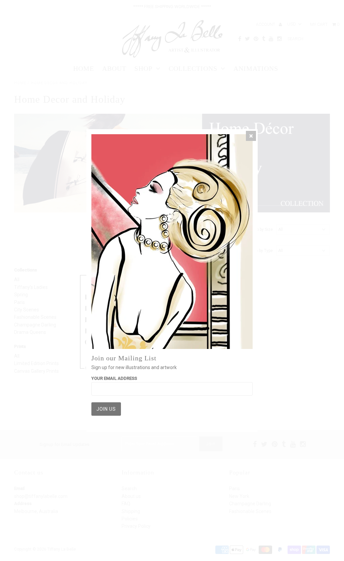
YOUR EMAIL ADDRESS (114, 378)
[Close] (251, 136)
